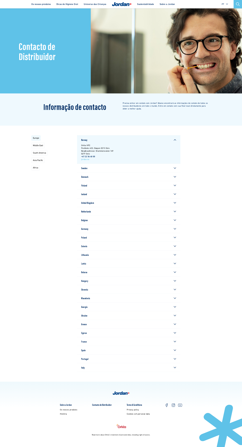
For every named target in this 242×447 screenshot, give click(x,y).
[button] (238, 4)
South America (39, 152)
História (63, 414)
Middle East (38, 145)
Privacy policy (133, 409)
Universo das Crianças (95, 4)
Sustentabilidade (145, 4)
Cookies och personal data (138, 414)
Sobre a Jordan (167, 4)
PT (223, 4)
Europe (36, 138)
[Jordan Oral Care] (122, 4)
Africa (35, 167)
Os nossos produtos (41, 4)
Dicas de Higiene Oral (67, 4)
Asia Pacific (38, 160)
